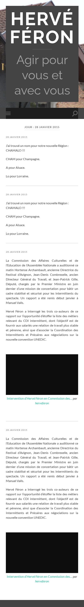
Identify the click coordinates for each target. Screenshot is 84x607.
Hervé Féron (42, 28)
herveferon (42, 403)
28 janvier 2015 (16, 137)
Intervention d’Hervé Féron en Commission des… (39, 398)
